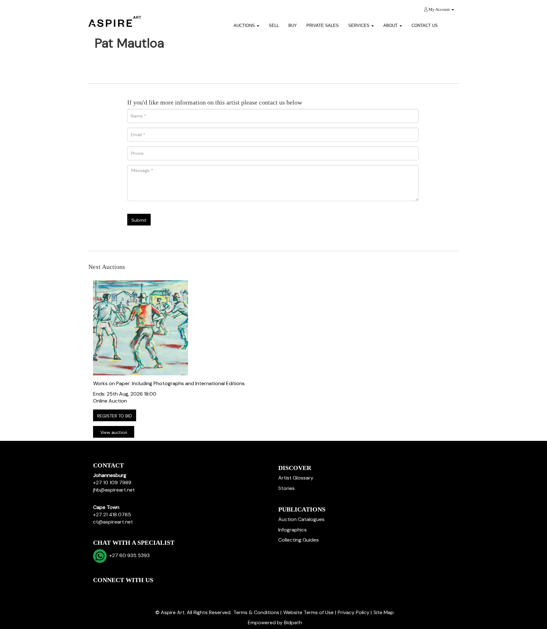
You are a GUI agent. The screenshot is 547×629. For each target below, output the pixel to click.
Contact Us (425, 25)
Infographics (292, 529)
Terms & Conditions (256, 612)
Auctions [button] (245, 25)
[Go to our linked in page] (112, 591)
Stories (286, 488)
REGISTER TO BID (114, 416)
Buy (292, 25)
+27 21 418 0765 (112, 514)
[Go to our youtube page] (125, 591)
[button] (451, 23)
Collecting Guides (298, 540)
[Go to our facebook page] (99, 591)
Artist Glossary (295, 477)
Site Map (384, 612)
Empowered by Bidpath (275, 622)
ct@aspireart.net (113, 521)
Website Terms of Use (308, 612)
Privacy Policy (353, 612)
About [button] (391, 25)
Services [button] (359, 25)
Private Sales (322, 25)
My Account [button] (439, 9)
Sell (274, 25)
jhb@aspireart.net (114, 489)
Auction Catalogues (301, 519)
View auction (113, 432)
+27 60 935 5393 (128, 555)
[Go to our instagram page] (139, 591)
